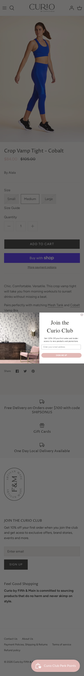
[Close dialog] (82, 315)
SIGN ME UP (61, 355)
